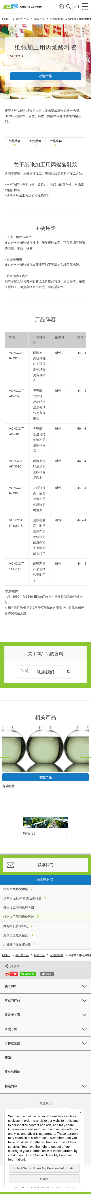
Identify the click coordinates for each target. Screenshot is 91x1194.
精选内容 (11, 1086)
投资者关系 (12, 1015)
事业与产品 (12, 1000)
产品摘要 (14, 141)
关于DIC (10, 986)
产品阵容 (55, 141)
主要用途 (35, 141)
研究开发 (11, 1029)
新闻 (8, 1057)
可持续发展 (12, 1043)
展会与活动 (12, 1072)
